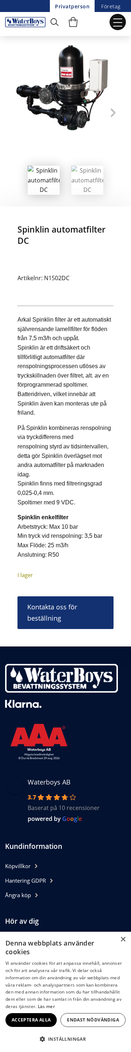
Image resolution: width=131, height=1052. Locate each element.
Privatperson (72, 6)
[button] (65, 1039)
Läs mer (46, 1006)
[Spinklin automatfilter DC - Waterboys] (27, 22)
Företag (110, 6)
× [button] (123, 939)
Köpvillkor (18, 866)
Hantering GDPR (25, 880)
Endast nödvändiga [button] (93, 1020)
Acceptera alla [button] (31, 1020)
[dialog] (65, 992)
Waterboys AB (49, 782)
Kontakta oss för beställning (52, 612)
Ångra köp (18, 895)
